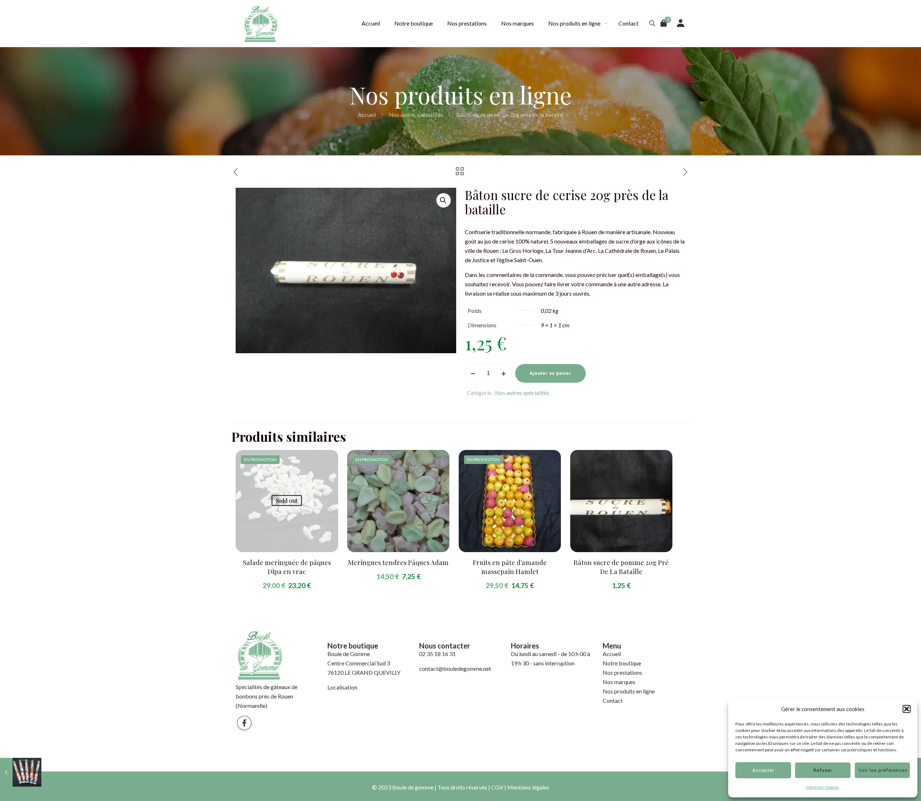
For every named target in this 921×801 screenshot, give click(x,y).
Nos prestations (622, 672)
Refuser (822, 770)
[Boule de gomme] (261, 23)
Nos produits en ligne (629, 691)
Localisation (342, 687)
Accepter (763, 770)
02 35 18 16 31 (437, 653)
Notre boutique (622, 663)
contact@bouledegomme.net (455, 668)
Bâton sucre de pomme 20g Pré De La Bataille (621, 567)
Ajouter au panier (550, 373)
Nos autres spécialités (416, 114)
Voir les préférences (882, 770)
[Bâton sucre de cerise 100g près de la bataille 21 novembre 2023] (20, 772)
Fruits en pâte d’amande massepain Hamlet (510, 567)
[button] (906, 709)
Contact (613, 700)
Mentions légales (822, 787)
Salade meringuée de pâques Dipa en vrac (287, 567)
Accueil (367, 114)
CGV (497, 787)
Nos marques (619, 681)
